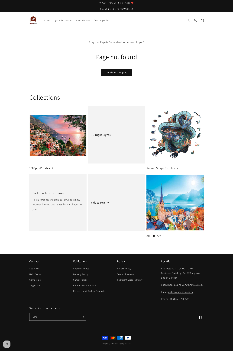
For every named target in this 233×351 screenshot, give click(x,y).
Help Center (35, 274)
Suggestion (35, 285)
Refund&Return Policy (84, 285)
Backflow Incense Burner (48, 193)
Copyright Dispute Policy (129, 279)
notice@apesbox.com (180, 292)
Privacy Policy (124, 268)
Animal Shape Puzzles (160, 168)
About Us (34, 268)
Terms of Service (125, 274)
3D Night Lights (100, 135)
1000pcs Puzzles (39, 168)
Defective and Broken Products (89, 291)
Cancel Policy (80, 279)
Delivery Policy (80, 274)
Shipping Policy (81, 268)
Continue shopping (116, 72)
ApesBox (112, 344)
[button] (62, 20)
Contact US (35, 279)
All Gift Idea (154, 236)
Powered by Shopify (123, 344)
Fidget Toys (98, 202)
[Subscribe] (82, 317)
